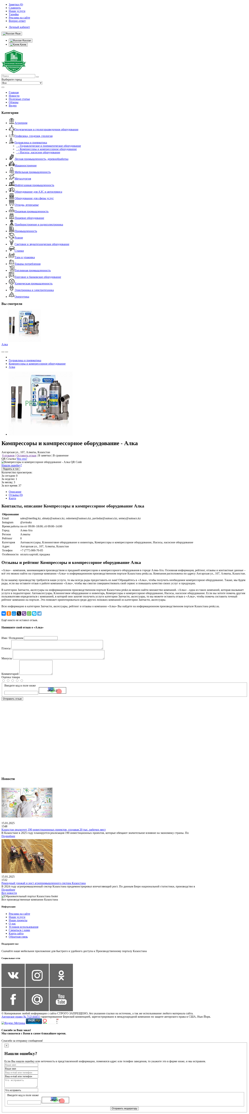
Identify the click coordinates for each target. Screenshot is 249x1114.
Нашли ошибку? (11, 465)
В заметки (44, 455)
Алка (4, 344)
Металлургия (23, 178)
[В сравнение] (2, 351)
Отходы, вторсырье (27, 204)
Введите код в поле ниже (20, 685)
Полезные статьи (19, 99)
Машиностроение (26, 165)
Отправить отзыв (12, 698)
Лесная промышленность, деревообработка (41, 158)
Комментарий (10, 673)
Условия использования (23, 926)
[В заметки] (6, 351)
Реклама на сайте (19, 913)
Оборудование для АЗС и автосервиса (38, 191)
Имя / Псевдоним (12, 638)
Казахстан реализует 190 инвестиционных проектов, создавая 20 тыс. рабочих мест (53, 829)
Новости (14, 95)
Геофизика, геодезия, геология (33, 136)
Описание (15, 491)
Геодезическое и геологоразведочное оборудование (46, 129)
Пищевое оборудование (29, 217)
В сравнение (61, 455)
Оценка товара (10, 677)
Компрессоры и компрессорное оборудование (37, 363)
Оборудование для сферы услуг (34, 198)
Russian (26, 40)
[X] (19, 613)
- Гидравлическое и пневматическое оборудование (48, 145)
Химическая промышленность (33, 283)
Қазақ (22, 44)
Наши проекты (18, 920)
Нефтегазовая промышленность (34, 185)
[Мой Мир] (14, 613)
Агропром (21, 122)
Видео (13, 105)
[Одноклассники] (9, 613)
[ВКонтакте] (3, 613)
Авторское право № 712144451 (20, 1016)
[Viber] (24, 613)
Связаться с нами (19, 930)
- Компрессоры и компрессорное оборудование (46, 149)
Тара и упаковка (25, 257)
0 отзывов (8, 455)
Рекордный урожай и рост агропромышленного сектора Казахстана (43, 883)
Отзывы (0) (16, 495)
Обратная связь (18, 936)
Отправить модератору (124, 1108)
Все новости (9, 893)
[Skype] (34, 613)
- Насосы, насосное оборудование (38, 152)
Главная (14, 92)
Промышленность (26, 231)
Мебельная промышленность (33, 172)
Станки (19, 250)
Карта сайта (16, 933)
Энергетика (22, 296)
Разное (19, 237)
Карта (12, 498)
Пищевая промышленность (31, 211)
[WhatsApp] (29, 613)
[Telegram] (39, 613)
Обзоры (13, 102)
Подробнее (8, 836)
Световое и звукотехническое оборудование (42, 244)
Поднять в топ (11, 469)
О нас (12, 923)
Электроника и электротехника (34, 290)
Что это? (22, 458)
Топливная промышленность (33, 270)
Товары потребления (27, 263)
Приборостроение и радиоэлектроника (39, 224)
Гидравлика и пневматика (31, 142)
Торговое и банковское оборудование (38, 276)
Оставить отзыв (26, 455)
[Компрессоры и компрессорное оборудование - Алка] (41, 434)
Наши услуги (17, 917)
